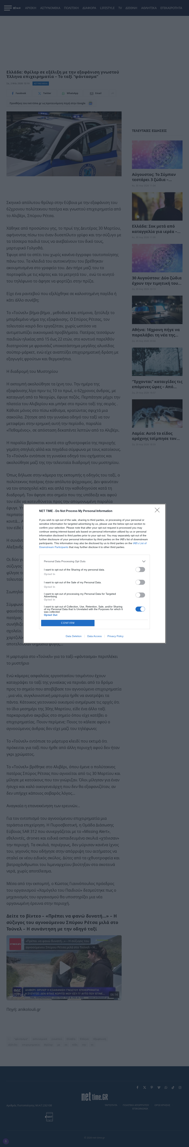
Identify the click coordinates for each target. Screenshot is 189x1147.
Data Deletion (74, 636)
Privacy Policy (115, 636)
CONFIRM (68, 623)
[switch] (140, 569)
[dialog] (94, 573)
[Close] (158, 511)
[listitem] (94, 561)
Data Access (94, 636)
